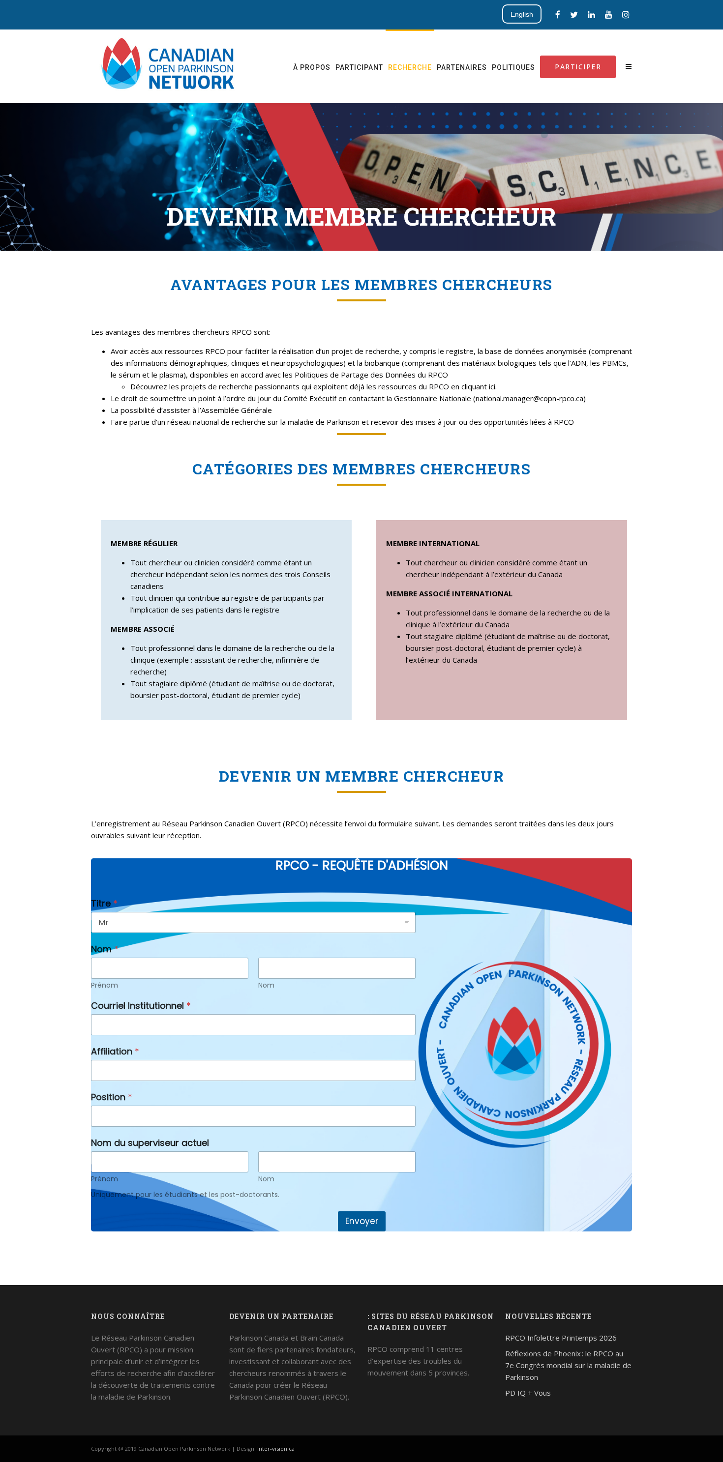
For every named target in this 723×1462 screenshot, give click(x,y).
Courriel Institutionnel (141, 1005)
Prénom (104, 985)
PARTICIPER (578, 66)
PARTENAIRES (462, 67)
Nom (266, 985)
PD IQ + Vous (528, 1393)
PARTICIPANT (359, 67)
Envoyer (361, 1221)
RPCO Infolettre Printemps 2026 (561, 1338)
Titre (104, 903)
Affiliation (115, 1051)
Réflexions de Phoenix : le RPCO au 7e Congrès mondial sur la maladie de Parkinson (568, 1365)
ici (492, 386)
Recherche (410, 67)
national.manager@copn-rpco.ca (529, 398)
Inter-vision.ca (276, 1448)
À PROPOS (312, 67)
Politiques (513, 67)
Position (111, 1097)
